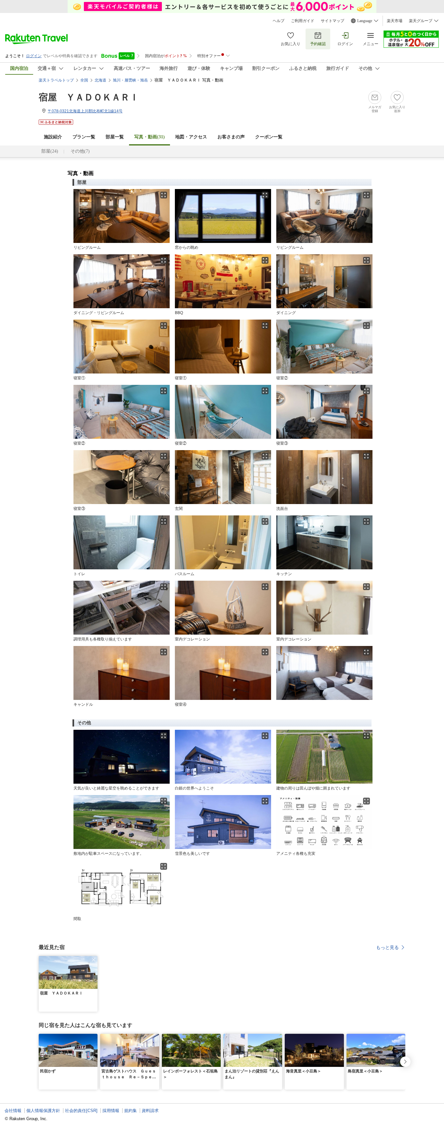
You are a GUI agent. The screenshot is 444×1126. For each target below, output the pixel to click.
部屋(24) (49, 151)
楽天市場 (394, 21)
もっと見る (387, 947)
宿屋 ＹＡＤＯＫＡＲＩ (89, 97)
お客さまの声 (231, 136)
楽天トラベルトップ (56, 80)
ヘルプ (278, 21)
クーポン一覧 (268, 136)
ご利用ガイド (302, 21)
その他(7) (80, 151)
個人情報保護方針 (43, 1110)
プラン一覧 (83, 136)
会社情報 (13, 1110)
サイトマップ (332, 21)
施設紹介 (53, 136)
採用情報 (110, 1110)
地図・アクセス (191, 136)
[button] (94, 960)
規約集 (130, 1110)
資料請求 (150, 1110)
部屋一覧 (115, 136)
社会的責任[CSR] (81, 1110)
